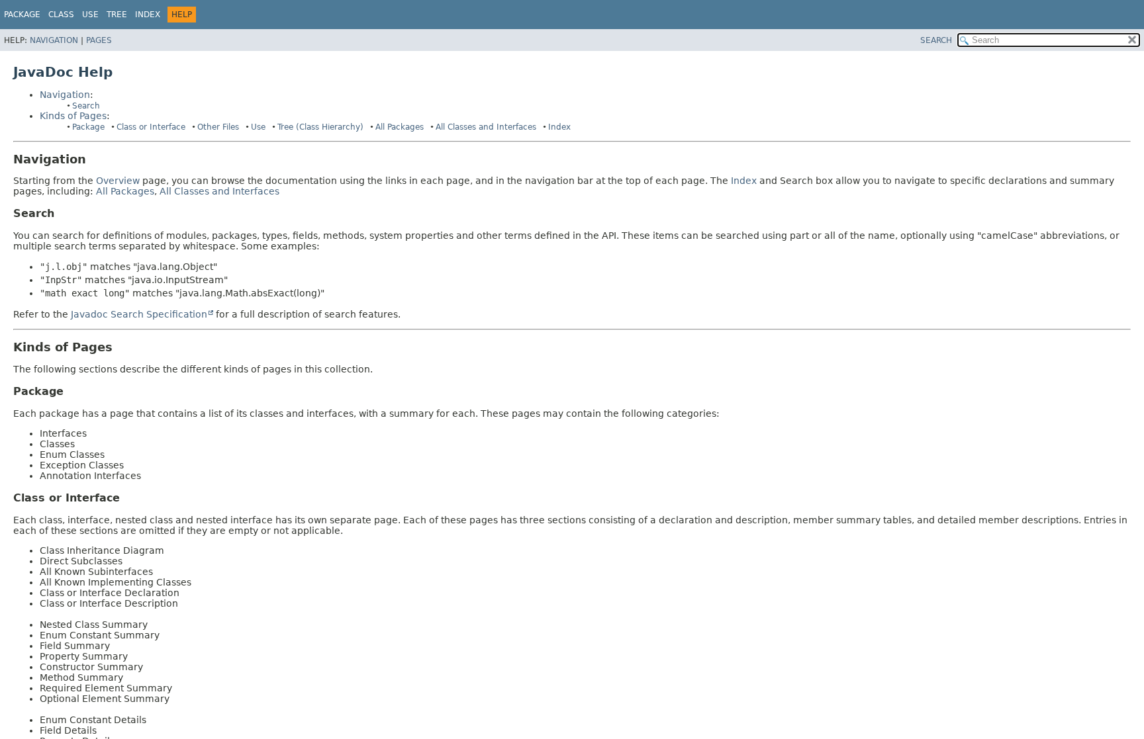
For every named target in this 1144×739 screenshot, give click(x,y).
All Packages (399, 127)
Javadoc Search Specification (139, 314)
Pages (99, 40)
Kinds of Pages (73, 115)
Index (147, 14)
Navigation (54, 40)
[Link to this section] (95, 159)
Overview (118, 180)
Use (258, 127)
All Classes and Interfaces (486, 127)
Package (22, 14)
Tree (117, 14)
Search (86, 105)
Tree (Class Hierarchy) (320, 127)
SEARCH (936, 40)
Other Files (218, 127)
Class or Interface (151, 127)
